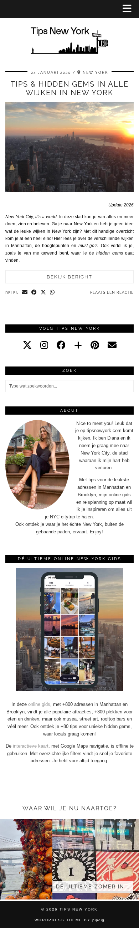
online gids (39, 704)
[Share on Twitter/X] (43, 292)
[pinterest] (95, 345)
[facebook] (61, 345)
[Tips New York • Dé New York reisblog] (69, 30)
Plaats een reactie (112, 292)
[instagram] (44, 345)
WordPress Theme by (69, 920)
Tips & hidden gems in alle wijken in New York (70, 88)
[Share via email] (25, 292)
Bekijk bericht (69, 277)
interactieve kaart (30, 746)
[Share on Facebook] (34, 292)
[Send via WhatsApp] (52, 292)
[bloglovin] (78, 345)
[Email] (112, 345)
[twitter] (27, 345)
